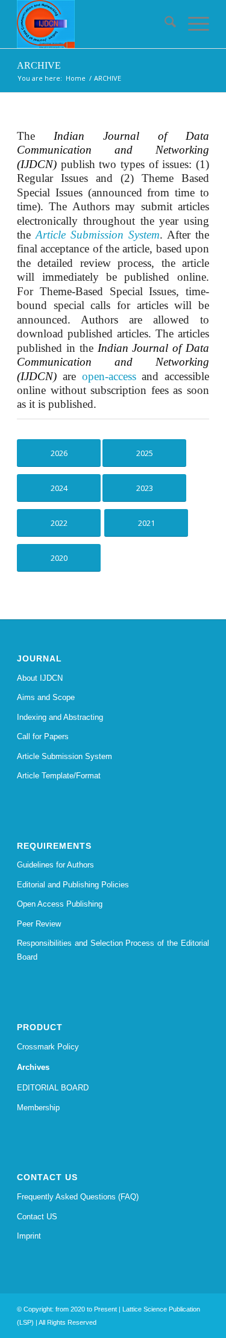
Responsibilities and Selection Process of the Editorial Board (113, 950)
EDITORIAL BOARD (53, 1087)
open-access (109, 376)
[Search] (164, 24)
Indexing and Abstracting (60, 717)
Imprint (29, 1235)
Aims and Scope (46, 697)
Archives (33, 1067)
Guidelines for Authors (55, 864)
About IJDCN (40, 678)
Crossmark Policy (48, 1046)
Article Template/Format (59, 775)
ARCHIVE (39, 65)
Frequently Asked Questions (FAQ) (78, 1196)
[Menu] (192, 24)
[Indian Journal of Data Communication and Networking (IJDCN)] (94, 24)
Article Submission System (64, 756)
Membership (38, 1107)
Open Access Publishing (59, 903)
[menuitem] (164, 24)
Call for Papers (43, 736)
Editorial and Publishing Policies (73, 884)
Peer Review (39, 923)
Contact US (37, 1216)
